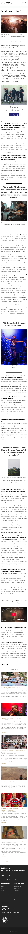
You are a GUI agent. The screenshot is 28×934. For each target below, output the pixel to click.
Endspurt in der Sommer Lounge (10, 687)
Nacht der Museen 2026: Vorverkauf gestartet (14, 841)
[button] (23, 3)
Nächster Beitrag (23, 861)
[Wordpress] (14, 114)
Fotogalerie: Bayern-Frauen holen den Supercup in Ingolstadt (12, 809)
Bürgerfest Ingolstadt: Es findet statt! (11, 718)
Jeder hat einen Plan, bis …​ (8, 782)
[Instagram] (17, 114)
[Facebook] (10, 114)
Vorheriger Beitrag (4, 861)
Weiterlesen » (3, 699)
